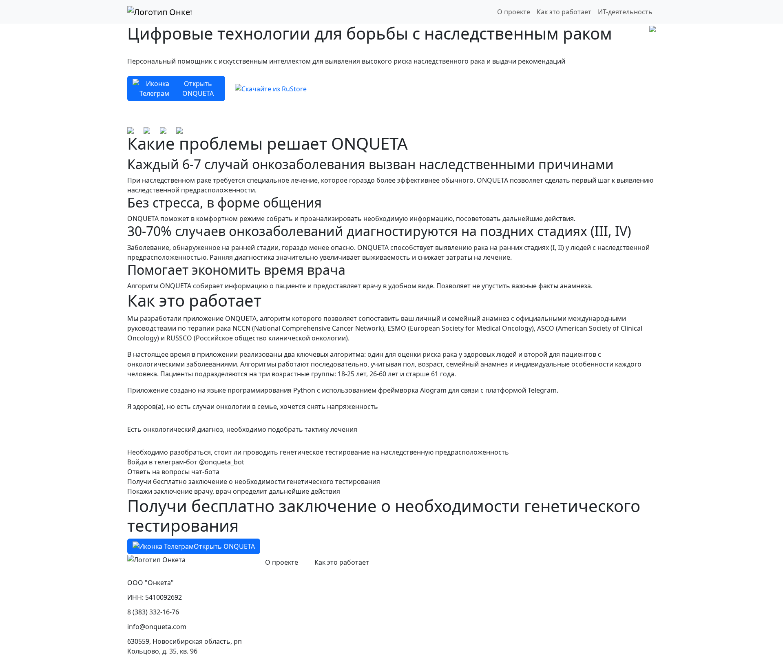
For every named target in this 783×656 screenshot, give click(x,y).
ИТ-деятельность (625, 11)
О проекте (513, 11)
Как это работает (564, 11)
